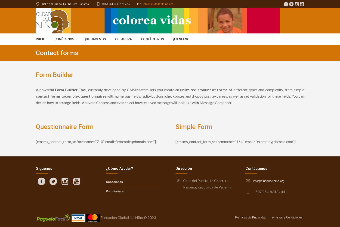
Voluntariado (115, 191)
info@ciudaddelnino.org (158, 4)
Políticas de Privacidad (250, 217)
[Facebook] (286, 4)
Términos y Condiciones (286, 217)
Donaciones (114, 182)
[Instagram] (296, 4)
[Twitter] (291, 4)
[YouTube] (302, 4)
